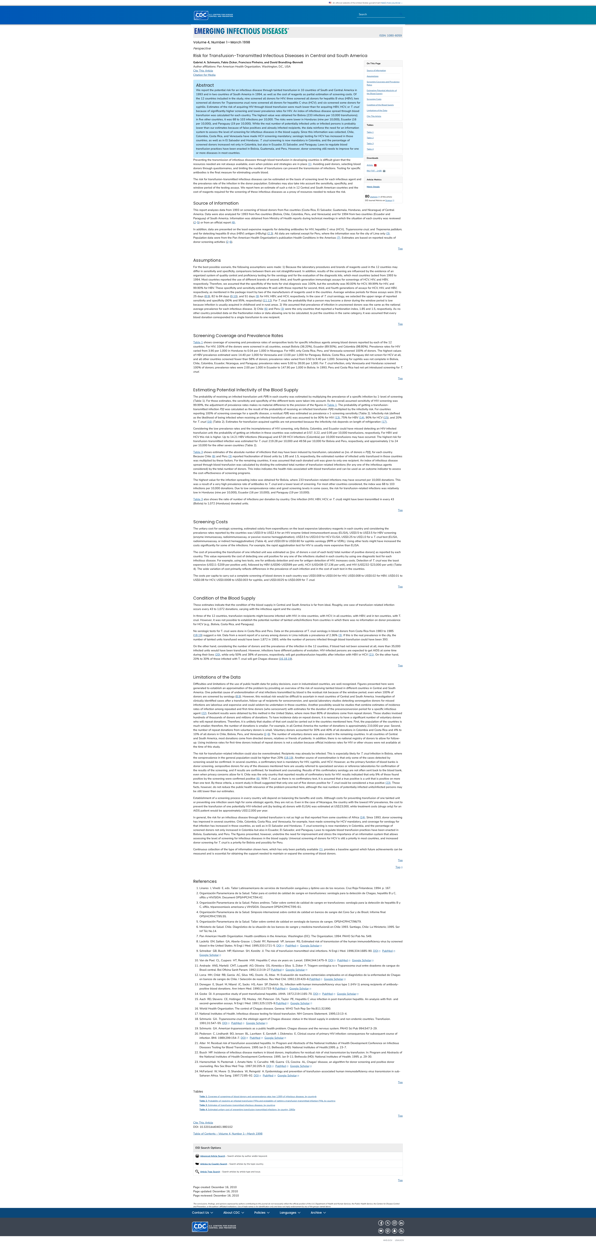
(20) (217, 654)
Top (400, 249)
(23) (388, 783)
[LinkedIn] (401, 1223)
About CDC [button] (232, 1213)
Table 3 (370, 143)
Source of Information (376, 70)
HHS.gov (387, 1240)
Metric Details (373, 186)
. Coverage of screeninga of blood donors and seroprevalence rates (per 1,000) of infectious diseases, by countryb (257, 1096)
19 (200, 635)
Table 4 (370, 149)
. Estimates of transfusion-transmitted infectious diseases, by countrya (237, 1105)
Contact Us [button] (201, 1213)
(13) (337, 417)
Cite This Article (374, 116)
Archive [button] (317, 1213)
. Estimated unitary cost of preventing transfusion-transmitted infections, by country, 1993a (247, 1109)
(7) (338, 238)
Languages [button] (288, 1213)
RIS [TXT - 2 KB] (374, 170)
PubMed (291, 945)
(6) (233, 222)
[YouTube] (381, 1231)
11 (265, 300)
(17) (384, 422)
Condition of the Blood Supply (380, 105)
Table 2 (370, 137)
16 (281, 659)
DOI (280, 945)
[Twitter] (387, 1223)
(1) (310, 164)
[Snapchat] (394, 1231)
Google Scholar (311, 945)
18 (196, 635)
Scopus (389, 200)
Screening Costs (374, 99)
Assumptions (372, 76)
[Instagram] (394, 1223)
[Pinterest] (387, 1231)
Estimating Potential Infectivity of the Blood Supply (382, 92)
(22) (204, 713)
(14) (361, 417)
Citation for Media (204, 75)
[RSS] (401, 1231)
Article (370, 165)
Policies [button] (260, 1213)
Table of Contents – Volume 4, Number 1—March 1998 (227, 1134)
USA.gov (399, 1240)
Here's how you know (391, 3)
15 (386, 417)
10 (235, 296)
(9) (257, 296)
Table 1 (370, 132)
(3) (388, 233)
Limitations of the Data (377, 110)
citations (375, 197)
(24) (362, 817)
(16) (209, 422)
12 (269, 300)
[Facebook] (381, 1223)
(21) (371, 654)
